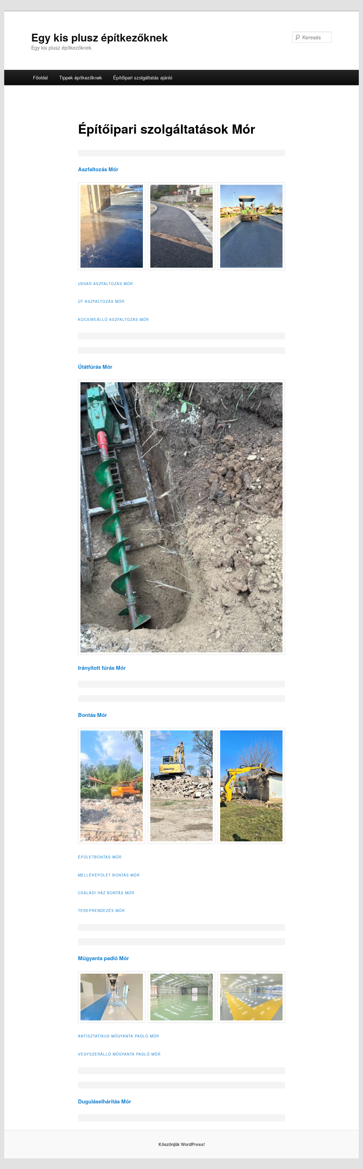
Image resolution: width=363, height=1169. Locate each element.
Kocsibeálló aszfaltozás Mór (113, 319)
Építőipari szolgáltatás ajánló (142, 77)
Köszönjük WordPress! (181, 1144)
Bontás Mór (92, 715)
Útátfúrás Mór (95, 367)
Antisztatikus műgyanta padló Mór (118, 1036)
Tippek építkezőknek (80, 77)
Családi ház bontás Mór (106, 892)
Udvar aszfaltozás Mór (105, 283)
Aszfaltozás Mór (98, 169)
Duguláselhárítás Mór (104, 1101)
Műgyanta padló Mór (103, 958)
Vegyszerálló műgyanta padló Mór (119, 1054)
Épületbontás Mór (100, 857)
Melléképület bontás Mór (109, 875)
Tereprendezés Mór (101, 910)
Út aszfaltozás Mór (101, 301)
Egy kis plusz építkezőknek (99, 37)
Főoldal (40, 77)
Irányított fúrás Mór (102, 668)
